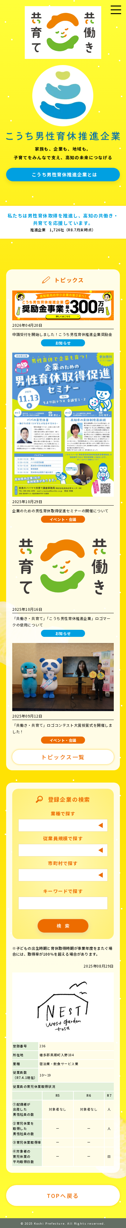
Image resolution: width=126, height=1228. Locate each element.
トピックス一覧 (63, 757)
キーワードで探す (63, 891)
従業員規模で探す (63, 838)
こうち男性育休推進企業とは (65, 174)
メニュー (116, 17)
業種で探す (63, 813)
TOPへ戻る (63, 1195)
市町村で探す (63, 863)
